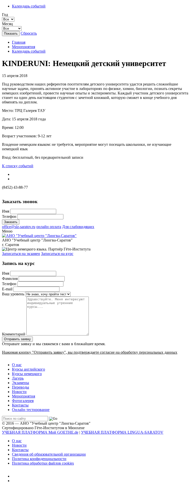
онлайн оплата (48, 227)
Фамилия (10, 278)
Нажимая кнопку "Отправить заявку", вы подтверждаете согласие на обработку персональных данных (89, 352)
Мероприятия (23, 47)
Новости (19, 392)
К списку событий (17, 166)
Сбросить (29, 33)
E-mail (7, 289)
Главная (18, 42)
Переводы (20, 387)
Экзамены (20, 383)
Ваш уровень (13, 294)
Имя (5, 211)
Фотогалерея (23, 401)
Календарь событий (29, 6)
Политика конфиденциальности (39, 459)
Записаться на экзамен (21, 253)
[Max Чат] (16, 476)
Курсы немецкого (27, 374)
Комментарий (13, 334)
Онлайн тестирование (30, 409)
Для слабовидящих (78, 227)
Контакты (20, 405)
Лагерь (18, 378)
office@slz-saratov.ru (18, 227)
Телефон (9, 216)
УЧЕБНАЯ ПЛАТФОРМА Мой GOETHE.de (40, 432)
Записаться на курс (57, 253)
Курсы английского (28, 369)
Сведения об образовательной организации (49, 454)
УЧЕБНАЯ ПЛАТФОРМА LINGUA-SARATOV (122, 432)
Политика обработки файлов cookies (43, 463)
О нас (17, 365)
